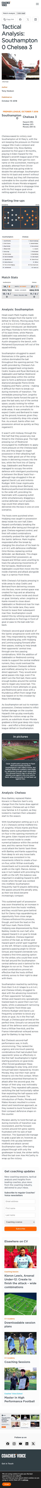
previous (4, 759)
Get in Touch (7, 1464)
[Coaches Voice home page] (7, 4)
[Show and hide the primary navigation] (37, 4)
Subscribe (20, 1229)
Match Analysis (9, 13)
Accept (6, 1484)
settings (25, 1480)
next (36, 759)
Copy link (10, 19)
